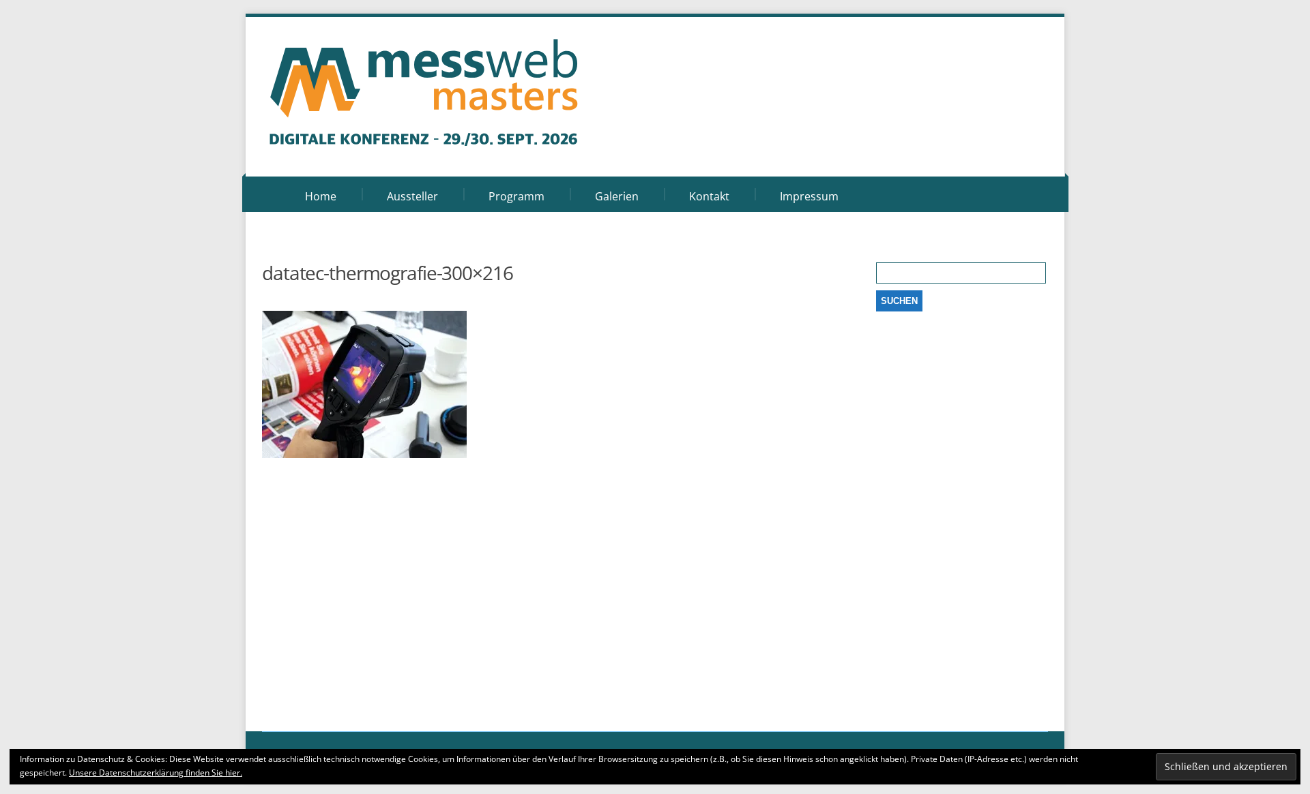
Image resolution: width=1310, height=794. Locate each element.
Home (320, 196)
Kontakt (709, 196)
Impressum (809, 196)
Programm (516, 196)
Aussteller (412, 196)
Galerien (617, 196)
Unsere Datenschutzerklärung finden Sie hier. (155, 772)
